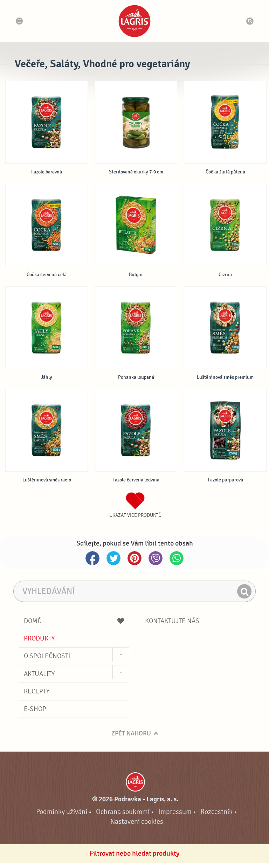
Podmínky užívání (61, 812)
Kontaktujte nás (172, 621)
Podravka (134, 21)
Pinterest (134, 558)
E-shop (35, 709)
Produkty (39, 638)
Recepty (36, 691)
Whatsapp (177, 558)
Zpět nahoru (131, 733)
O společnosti (47, 656)
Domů (33, 621)
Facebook (92, 558)
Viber (156, 558)
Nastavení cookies (136, 821)
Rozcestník (216, 812)
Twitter (113, 558)
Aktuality (39, 674)
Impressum (175, 812)
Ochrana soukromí (123, 812)
